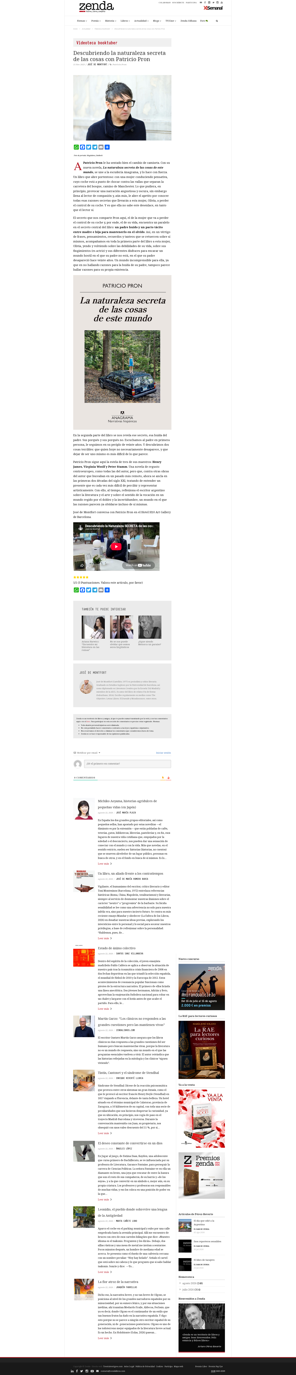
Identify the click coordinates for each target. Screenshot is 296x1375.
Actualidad (140, 20)
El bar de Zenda (201, 1229)
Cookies (159, 1366)
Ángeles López (124, 1148)
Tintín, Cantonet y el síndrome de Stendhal (128, 1073)
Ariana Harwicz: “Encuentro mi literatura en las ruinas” (90, 645)
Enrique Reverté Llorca (129, 1078)
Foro (202, 20)
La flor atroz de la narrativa (118, 1282)
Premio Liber (201, 1366)
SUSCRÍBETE (178, 3)
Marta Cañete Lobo (126, 1220)
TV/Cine (170, 20)
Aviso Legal (129, 1366)
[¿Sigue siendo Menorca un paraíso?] (150, 627)
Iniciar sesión (163, 752)
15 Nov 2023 (79, 64)
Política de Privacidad (145, 1366)
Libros (124, 20)
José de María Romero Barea (132, 878)
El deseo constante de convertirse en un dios (130, 1143)
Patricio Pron (120, 64)
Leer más (103, 863)
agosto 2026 (189, 1283)
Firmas (81, 20)
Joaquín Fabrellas (126, 1287)
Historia (109, 20)
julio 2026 (188, 1289)
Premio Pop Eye (216, 1366)
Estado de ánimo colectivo (117, 948)
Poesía (95, 20)
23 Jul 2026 (199, 1268)
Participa (168, 1366)
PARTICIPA (191, 3)
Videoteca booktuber (102, 29)
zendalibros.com (125, 1030)
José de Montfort (97, 64)
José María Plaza (126, 812)
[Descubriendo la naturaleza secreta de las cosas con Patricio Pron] (122, 107)
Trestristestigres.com (113, 1366)
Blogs (156, 20)
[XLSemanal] (213, 8)
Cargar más (122, 1350)
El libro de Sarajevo (204, 1259)
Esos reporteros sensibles (207, 1241)
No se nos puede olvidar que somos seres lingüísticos (120, 644)
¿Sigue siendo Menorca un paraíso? (149, 643)
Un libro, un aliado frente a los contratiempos (130, 873)
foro (88, 721)
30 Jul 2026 (199, 1249)
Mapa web (178, 1366)
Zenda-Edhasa (189, 20)
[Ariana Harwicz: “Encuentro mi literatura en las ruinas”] (93, 627)
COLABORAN (165, 3)
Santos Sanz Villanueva (129, 953)
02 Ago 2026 (199, 1232)
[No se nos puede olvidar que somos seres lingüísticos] (122, 627)
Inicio (75, 29)
